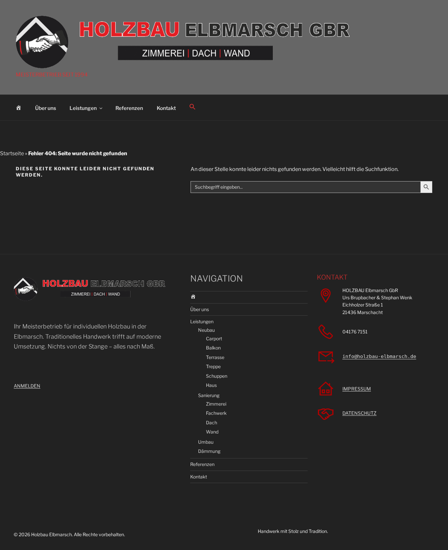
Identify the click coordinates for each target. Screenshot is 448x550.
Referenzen (129, 108)
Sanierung (208, 395)
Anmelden (27, 386)
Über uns (45, 108)
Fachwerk (216, 413)
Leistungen (83, 108)
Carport (214, 338)
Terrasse (215, 357)
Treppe (213, 366)
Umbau (206, 442)
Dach (211, 422)
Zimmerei (216, 404)
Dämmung (209, 451)
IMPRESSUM (356, 388)
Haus (211, 385)
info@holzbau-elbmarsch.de (379, 356)
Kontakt (166, 108)
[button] (192, 107)
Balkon (213, 347)
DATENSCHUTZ (359, 413)
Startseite (12, 153)
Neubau (206, 330)
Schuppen (216, 376)
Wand (212, 431)
